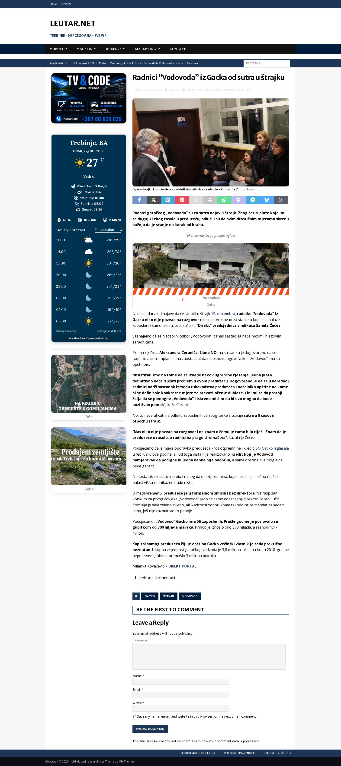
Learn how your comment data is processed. (225, 741)
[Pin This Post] (182, 200)
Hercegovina (203, 89)
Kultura (114, 49)
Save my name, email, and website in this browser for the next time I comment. (197, 716)
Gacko (150, 596)
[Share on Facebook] (139, 200)
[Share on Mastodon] (239, 200)
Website (138, 703)
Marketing (145, 49)
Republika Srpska (234, 89)
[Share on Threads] (281, 200)
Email (137, 689)
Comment (140, 641)
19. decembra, (223, 313)
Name (137, 676)
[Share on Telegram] (253, 200)
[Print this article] (210, 200)
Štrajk (168, 596)
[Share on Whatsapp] (224, 200)
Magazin (85, 49)
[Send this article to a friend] (196, 200)
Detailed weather (66, 331)
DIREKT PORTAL (182, 566)
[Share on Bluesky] (267, 200)
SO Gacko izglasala (272, 448)
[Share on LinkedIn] (168, 200)
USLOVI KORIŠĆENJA (277, 753)
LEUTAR (173, 89)
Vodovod (190, 596)
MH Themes (126, 761)
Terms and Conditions (198, 753)
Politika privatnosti (239, 753)
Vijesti (56, 49)
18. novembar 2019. (150, 89)
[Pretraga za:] (267, 63)
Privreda (217, 89)
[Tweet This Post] (154, 200)
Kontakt (178, 49)
